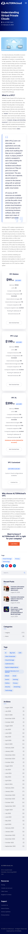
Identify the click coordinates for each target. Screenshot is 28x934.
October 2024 (14, 762)
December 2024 (14, 755)
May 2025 (14, 737)
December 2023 (14, 795)
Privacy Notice (5, 915)
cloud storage (7, 559)
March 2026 (14, 715)
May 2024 (14, 777)
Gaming (15, 679)
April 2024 (14, 780)
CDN (20, 653)
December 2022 (14, 835)
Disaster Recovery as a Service (12, 671)
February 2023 (14, 828)
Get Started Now (14, 323)
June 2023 (14, 817)
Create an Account (6, 888)
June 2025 (14, 733)
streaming (17, 687)
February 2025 (14, 748)
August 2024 (14, 766)
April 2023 (14, 824)
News (14, 636)
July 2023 (14, 813)
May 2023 (14, 821)
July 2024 (14, 770)
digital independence (11, 667)
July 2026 (14, 711)
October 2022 (14, 842)
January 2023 (14, 832)
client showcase (10, 656)
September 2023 (14, 806)
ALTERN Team (9, 22)
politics (7, 683)
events (7, 679)
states (18, 128)
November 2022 (14, 839)
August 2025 (14, 726)
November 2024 (14, 759)
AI (5, 653)
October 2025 (14, 722)
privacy (17, 559)
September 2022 (14, 846)
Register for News (6, 894)
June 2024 (14, 773)
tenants (6, 113)
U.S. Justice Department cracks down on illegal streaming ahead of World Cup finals (17, 611)
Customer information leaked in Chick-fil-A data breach (17, 588)
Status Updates (5, 911)
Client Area (4, 891)
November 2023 (14, 799)
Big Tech (12, 653)
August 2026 (14, 707)
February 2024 (14, 788)
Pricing (3, 885)
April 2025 (14, 740)
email (14, 676)
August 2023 (14, 810)
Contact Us (14, 482)
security (7, 687)
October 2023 (14, 802)
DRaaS (7, 676)
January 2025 (14, 751)
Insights (14, 633)
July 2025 (14, 729)
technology (6, 561)
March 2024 (14, 784)
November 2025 (14, 718)
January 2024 (14, 791)
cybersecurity (9, 664)
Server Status (5, 908)
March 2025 (14, 744)
